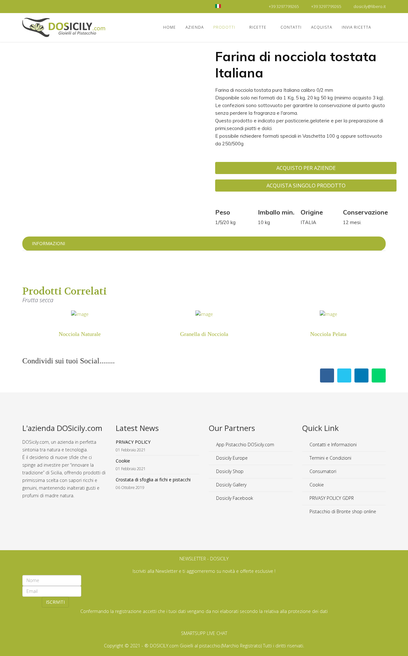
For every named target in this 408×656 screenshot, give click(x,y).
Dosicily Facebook (234, 498)
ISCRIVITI (55, 602)
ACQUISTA (321, 27)
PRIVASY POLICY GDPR (331, 498)
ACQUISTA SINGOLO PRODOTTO (306, 185)
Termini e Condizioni (329, 458)
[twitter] (32, 6)
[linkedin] (48, 6)
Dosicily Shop (229, 471)
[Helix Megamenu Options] (383, 27)
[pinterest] (40, 6)
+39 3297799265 (284, 6)
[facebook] (24, 6)
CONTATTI (291, 27)
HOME (169, 27)
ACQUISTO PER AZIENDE (306, 167)
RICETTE (257, 27)
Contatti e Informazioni (332, 444)
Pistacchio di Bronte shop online (342, 511)
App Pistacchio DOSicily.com (244, 444)
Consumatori (322, 471)
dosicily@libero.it (369, 6)
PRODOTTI (224, 27)
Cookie (316, 485)
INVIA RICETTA (356, 27)
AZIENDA (195, 27)
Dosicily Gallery (230, 485)
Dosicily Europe (231, 458)
